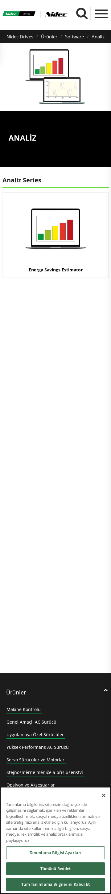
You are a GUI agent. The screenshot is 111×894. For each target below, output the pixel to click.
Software (74, 36)
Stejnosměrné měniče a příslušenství (44, 772)
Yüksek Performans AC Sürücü (37, 747)
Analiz (98, 36)
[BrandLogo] (19, 14)
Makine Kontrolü (23, 709)
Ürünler (49, 36)
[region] (55, 840)
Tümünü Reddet (55, 868)
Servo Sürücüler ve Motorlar (35, 760)
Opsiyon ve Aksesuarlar (30, 785)
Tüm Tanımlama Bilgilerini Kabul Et (55, 884)
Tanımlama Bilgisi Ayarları (55, 852)
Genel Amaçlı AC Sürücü (31, 722)
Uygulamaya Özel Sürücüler (35, 734)
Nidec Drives (19, 36)
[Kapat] (103, 795)
